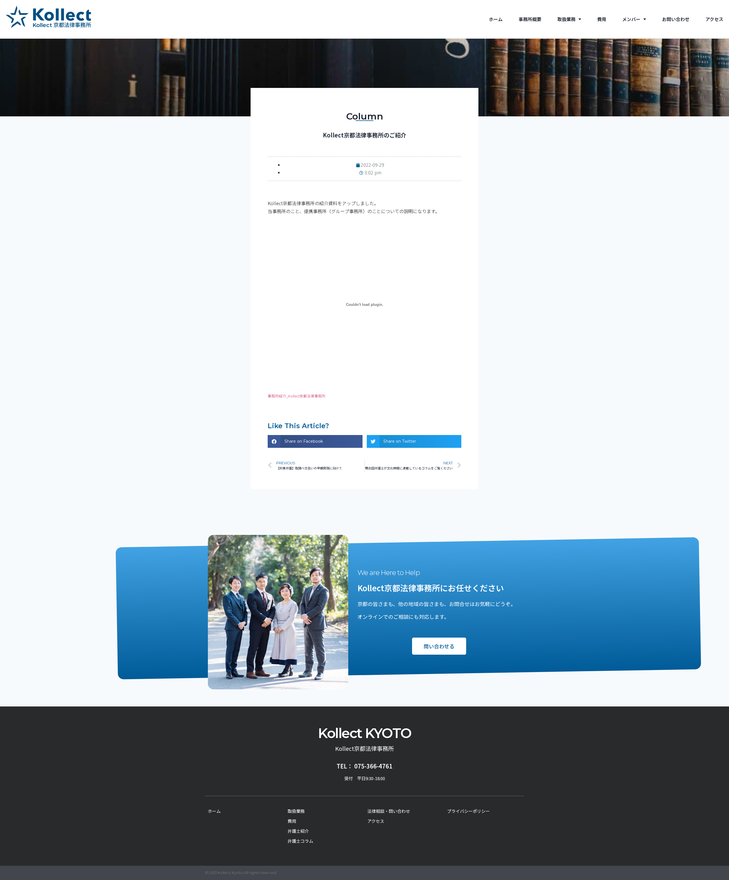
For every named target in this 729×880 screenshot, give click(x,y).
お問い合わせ (675, 19)
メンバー (631, 19)
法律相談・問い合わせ (388, 811)
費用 (601, 19)
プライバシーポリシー (468, 811)
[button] (315, 441)
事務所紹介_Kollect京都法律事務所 (296, 396)
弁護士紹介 (298, 831)
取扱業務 (566, 19)
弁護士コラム (300, 841)
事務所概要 (530, 19)
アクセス (714, 19)
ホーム (496, 19)
